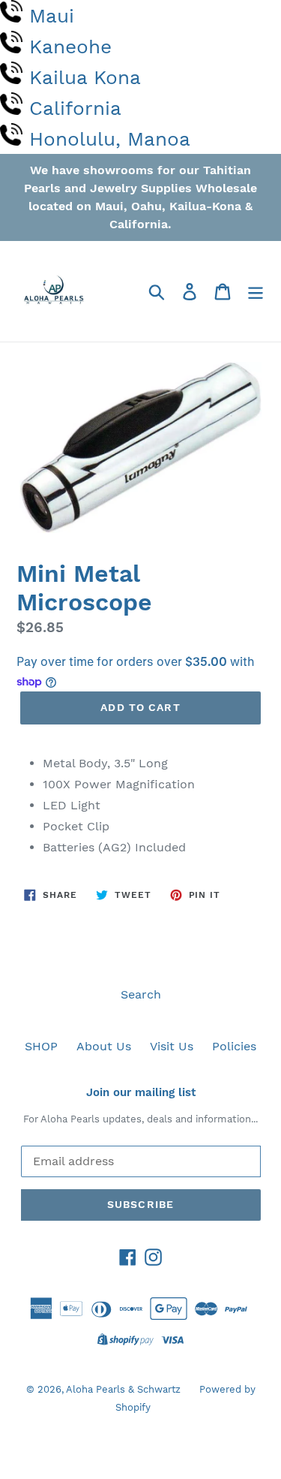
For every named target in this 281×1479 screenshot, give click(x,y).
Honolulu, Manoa (109, 139)
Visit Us (171, 1046)
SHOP (41, 1046)
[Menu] (255, 292)
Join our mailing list (141, 1092)
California (75, 108)
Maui (51, 16)
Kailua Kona (85, 77)
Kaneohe (70, 46)
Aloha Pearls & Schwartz (123, 1389)
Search (141, 994)
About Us (103, 1046)
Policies (234, 1046)
